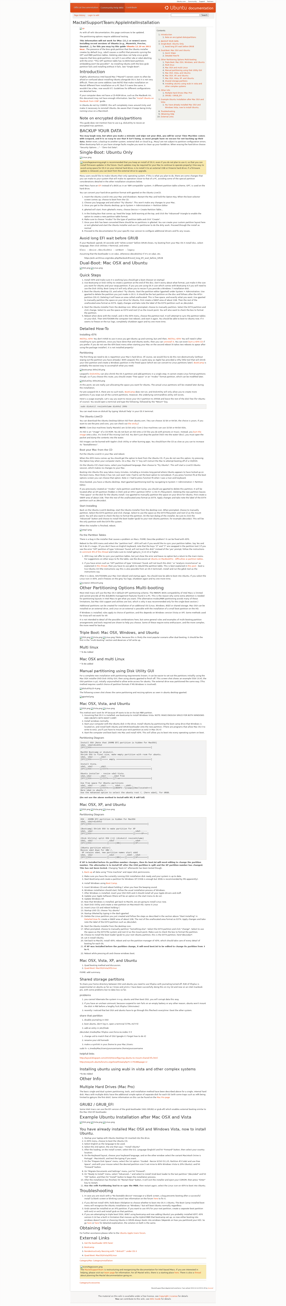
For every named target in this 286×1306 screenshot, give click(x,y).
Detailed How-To (172, 56)
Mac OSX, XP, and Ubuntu (176, 76)
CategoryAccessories (90, 1283)
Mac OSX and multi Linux (176, 68)
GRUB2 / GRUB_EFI (173, 96)
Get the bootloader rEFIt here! (98, 1243)
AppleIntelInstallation (137, 22)
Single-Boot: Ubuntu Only (172, 44)
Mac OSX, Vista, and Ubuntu (178, 73)
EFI (99, 186)
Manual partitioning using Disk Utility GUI (183, 70)
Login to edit (93, 15)
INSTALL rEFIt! (86, 339)
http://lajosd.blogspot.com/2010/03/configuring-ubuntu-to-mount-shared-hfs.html (119, 1058)
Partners (210, 1)
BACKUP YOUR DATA (169, 41)
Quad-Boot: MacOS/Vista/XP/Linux (100, 968)
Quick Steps (170, 53)
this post (192, 566)
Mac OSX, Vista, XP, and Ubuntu (179, 78)
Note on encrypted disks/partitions (180, 37)
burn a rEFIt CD (195, 342)
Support (202, 1)
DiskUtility (95, 374)
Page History (79, 15)
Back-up (88, 872)
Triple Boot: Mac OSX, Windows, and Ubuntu (185, 62)
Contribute (131, 7)
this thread (102, 566)
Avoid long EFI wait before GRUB (179, 46)
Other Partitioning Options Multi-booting (178, 60)
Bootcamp (89, 1247)
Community (192, 1)
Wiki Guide (155, 1299)
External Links (167, 117)
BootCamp (199, 363)
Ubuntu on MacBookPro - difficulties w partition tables (177, 559)
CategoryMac (86, 1260)
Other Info (165, 90)
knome (210, 1288)
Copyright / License (168, 1296)
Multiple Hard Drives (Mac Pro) (178, 93)
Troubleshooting (168, 111)
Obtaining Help (167, 114)
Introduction (166, 35)
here (156, 1198)
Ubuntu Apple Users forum (132, 1233)
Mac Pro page (163, 1097)
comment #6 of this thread (95, 552)
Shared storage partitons (176, 81)
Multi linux (169, 65)
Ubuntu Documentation (188, 7)
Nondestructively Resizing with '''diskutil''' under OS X (110, 1251)
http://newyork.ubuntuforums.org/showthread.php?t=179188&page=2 (113, 1062)
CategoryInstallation (103, 1260)
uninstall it (169, 342)
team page (109, 1273)
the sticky (132, 424)
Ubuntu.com (181, 1)
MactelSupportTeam (93, 22)
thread (198, 1273)
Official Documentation (86, 7)
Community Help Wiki (112, 8)
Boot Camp (111, 883)
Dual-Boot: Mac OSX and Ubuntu (175, 50)
